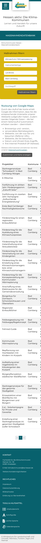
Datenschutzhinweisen (17, 150)
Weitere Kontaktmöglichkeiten (14, 472)
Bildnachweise (8, 492)
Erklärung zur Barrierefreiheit (14, 496)
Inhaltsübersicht (13, 509)
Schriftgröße (11, 515)
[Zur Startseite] (20, 5)
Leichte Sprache (12, 521)
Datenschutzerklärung (11, 488)
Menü (5, 8)
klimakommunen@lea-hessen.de (20, 468)
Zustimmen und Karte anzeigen (17, 155)
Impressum (7, 484)
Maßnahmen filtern (27, 92)
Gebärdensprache (13, 527)
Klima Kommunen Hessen (11, 43)
